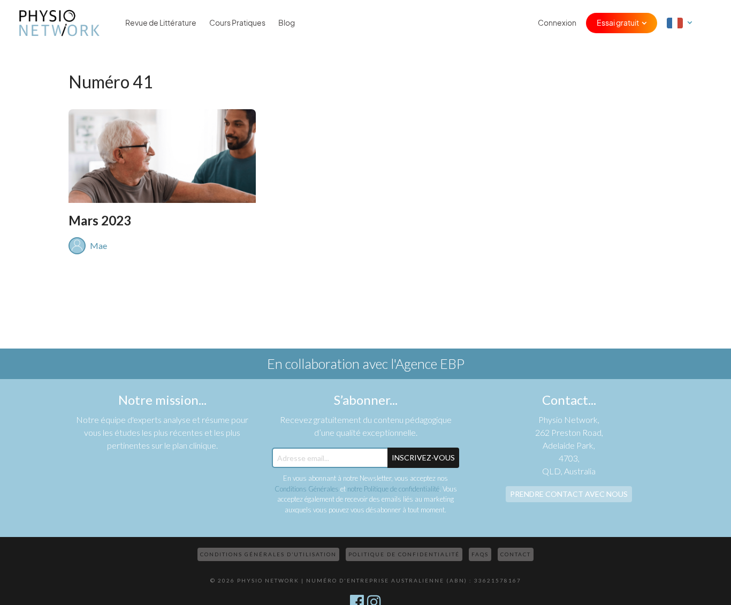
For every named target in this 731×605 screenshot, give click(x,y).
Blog (286, 23)
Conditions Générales (307, 489)
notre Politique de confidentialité (393, 489)
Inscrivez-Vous (423, 457)
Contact (515, 554)
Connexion (557, 23)
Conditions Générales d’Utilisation (268, 554)
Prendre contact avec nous (569, 493)
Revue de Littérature (160, 23)
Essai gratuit (618, 23)
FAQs (480, 554)
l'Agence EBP (428, 364)
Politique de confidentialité (404, 554)
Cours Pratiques (237, 23)
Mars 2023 (99, 220)
